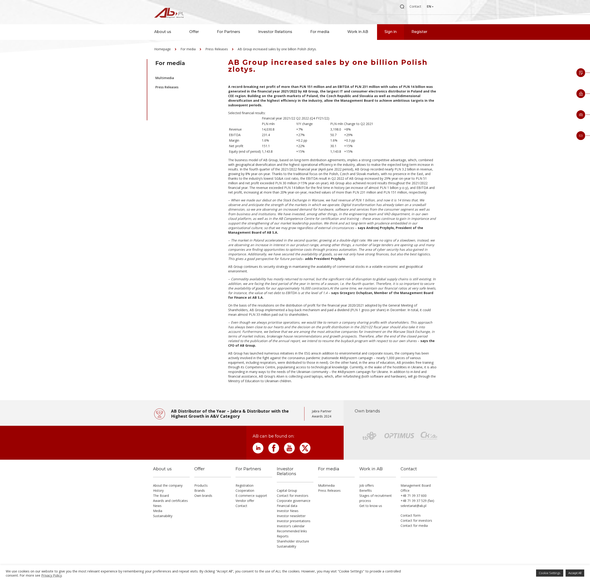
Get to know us (370, 506)
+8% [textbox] (347, 129)
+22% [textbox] (300, 146)
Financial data (287, 506)
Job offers (366, 485)
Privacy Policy (51, 575)
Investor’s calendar (291, 526)
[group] (332, 135)
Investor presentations (293, 521)
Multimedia (164, 78)
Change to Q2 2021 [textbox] (358, 124)
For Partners (228, 32)
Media (157, 511)
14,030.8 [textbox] (268, 129)
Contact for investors (292, 495)
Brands (199, 490)
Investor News (287, 511)
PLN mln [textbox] (268, 124)
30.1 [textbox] (333, 146)
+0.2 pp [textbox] (301, 140)
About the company (168, 485)
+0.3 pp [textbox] (349, 140)
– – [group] (332, 216)
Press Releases (216, 49)
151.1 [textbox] (266, 146)
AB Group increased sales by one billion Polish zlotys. (277, 49)
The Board (161, 495)
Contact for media (414, 525)
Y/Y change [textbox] (304, 124)
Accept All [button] (574, 573)
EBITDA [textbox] (235, 135)
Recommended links (292, 531)
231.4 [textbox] (266, 135)
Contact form (411, 515)
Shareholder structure (293, 541)
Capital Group (287, 490)
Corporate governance (293, 500)
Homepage (162, 49)
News (157, 506)
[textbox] (245, 118)
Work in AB (357, 32)
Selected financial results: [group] (247, 113)
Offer (194, 32)
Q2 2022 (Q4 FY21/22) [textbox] (312, 118)
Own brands (203, 495)
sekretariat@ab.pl (413, 506)
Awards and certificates (170, 500)
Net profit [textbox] (236, 146)
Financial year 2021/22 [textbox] (278, 118)
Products (201, 485)
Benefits (365, 490)
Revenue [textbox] (235, 129)
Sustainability (162, 516)
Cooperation (245, 490)
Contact (415, 6)
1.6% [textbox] (265, 140)
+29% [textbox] (348, 135)
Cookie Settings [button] (549, 573)
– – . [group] (331, 249)
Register (419, 32)
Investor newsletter (291, 516)
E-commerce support (251, 495)
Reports (283, 536)
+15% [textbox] (348, 146)
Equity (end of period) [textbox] (245, 151)
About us (162, 32)
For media (319, 32)
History (158, 490)
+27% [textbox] (300, 135)
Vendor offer (245, 500)
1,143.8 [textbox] (267, 151)
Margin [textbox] (234, 140)
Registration (245, 485)
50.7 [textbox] (333, 135)
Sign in (390, 32)
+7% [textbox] (299, 129)
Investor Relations (275, 32)
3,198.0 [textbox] (335, 129)
